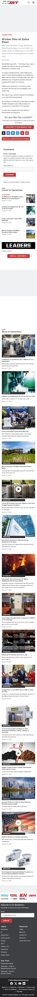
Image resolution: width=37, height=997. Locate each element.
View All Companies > (18, 256)
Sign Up (6, 920)
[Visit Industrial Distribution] (4, 898)
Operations (7, 35)
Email (2, 911)
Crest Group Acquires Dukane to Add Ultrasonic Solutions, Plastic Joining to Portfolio (15, 730)
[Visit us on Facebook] (11, 983)
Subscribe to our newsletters (18, 127)
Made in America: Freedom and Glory (15, 837)
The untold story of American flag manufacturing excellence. (17, 840)
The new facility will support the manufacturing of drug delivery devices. (18, 545)
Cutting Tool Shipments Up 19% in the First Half (13, 207)
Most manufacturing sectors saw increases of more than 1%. (17, 658)
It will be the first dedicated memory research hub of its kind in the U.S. (18, 472)
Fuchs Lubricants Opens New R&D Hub (12, 219)
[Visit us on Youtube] (19, 983)
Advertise (21, 987)
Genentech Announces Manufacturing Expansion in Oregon (15, 541)
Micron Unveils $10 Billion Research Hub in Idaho (11, 231)
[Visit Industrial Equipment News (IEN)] (23, 895)
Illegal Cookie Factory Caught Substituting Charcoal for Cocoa (16, 768)
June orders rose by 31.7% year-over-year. (15, 399)
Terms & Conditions (10, 989)
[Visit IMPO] (32, 895)
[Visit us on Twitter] (15, 983)
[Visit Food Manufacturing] (14, 895)
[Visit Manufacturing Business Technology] (23, 898)
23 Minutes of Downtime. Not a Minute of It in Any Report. (12, 197)
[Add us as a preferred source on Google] (27, 133)
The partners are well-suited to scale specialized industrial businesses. (18, 736)
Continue (9, 175)
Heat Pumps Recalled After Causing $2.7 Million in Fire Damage (18, 619)
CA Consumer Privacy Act (27, 989)
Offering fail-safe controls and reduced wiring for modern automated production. (18, 877)
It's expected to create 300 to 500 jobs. (14, 806)
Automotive (6, 576)
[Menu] (33, 2)
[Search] (29, 2)
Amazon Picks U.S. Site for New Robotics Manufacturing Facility (16, 803)
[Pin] (22, 133)
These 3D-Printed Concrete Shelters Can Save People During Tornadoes (18, 504)
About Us (5, 987)
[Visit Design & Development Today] (4, 895)
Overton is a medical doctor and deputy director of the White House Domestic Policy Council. (18, 695)
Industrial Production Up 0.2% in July (14, 655)
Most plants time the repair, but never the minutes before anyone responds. (18, 365)
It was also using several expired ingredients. (16, 772)
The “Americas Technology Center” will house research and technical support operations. (16, 435)
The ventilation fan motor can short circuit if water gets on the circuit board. (18, 623)
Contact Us (13, 987)
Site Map (19, 991)
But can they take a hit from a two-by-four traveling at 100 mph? (18, 509)
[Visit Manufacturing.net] (14, 898)
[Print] (3, 133)
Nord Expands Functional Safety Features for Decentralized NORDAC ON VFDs (17, 873)
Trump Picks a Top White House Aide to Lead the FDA (17, 690)
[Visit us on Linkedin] (24, 983)
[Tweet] (17, 133)
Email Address (8, 165)
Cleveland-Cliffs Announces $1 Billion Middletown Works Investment (15, 580)
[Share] (8, 133)
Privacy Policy (30, 987)
